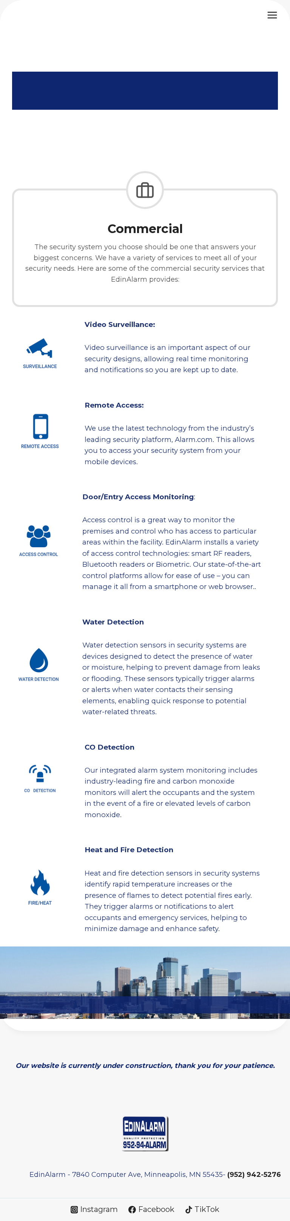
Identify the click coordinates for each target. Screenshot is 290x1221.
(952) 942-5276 (254, 1174)
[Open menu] (272, 15)
